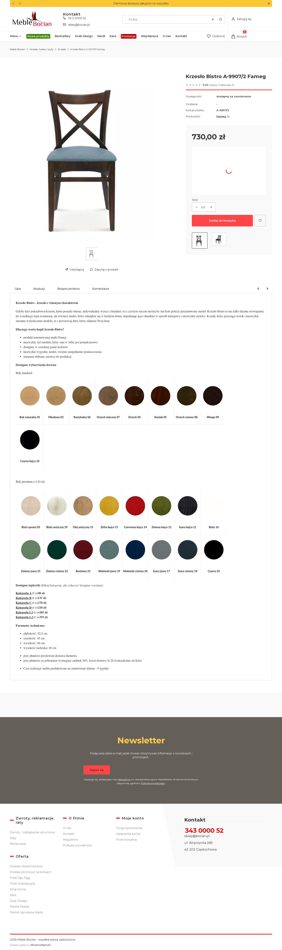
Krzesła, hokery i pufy (41, 49)
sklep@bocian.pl (79, 24)
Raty (13, 838)
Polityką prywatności (153, 783)
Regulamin (124, 779)
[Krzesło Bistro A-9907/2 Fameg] (200, 241)
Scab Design (18, 901)
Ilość (195, 200)
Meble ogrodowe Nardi (26, 912)
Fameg (221, 116)
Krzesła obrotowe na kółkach (30, 872)
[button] (269, 4)
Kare (13, 895)
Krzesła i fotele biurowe (26, 866)
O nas (67, 828)
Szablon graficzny (30, 944)
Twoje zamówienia (129, 828)
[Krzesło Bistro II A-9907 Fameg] (219, 241)
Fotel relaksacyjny (22, 883)
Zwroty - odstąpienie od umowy (32, 832)
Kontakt (68, 834)
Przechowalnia (126, 839)
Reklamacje (18, 844)
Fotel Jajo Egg (20, 878)
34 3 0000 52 (77, 18)
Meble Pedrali (19, 906)
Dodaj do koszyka (222, 220)
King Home (18, 889)
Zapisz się (97, 769)
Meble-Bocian (17, 49)
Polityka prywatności (77, 845)
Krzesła (62, 49)
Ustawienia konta (128, 834)
